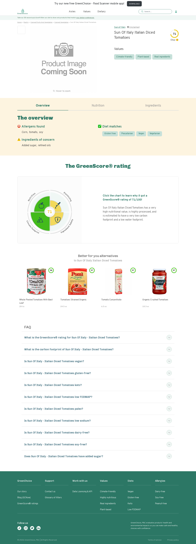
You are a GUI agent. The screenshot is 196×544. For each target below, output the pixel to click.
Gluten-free (133, 497)
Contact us (50, 491)
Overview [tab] (43, 106)
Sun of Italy (119, 27)
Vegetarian (155, 133)
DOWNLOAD (134, 4)
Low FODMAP (134, 509)
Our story (22, 491)
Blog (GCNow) (24, 497)
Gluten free (110, 133)
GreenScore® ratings (27, 503)
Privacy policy (173, 540)
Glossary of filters (53, 497)
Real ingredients (162, 57)
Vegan (141, 133)
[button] (155, 11)
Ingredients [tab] (153, 106)
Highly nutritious (108, 497)
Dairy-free (160, 491)
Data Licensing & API (82, 491)
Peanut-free (161, 503)
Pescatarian (127, 133)
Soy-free (159, 497)
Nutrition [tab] (98, 106)
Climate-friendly (124, 57)
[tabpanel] (98, 130)
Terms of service (154, 540)
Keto (130, 503)
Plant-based (143, 57)
